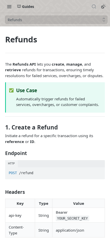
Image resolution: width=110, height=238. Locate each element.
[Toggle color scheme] (103, 6)
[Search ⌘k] (94, 6)
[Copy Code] (99, 171)
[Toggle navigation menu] (9, 6)
